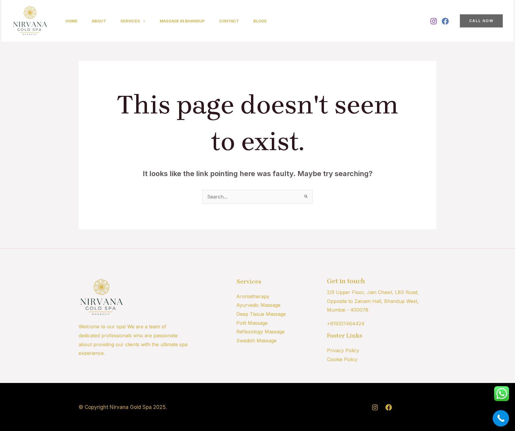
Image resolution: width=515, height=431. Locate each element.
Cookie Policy (342, 359)
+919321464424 (345, 324)
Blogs (260, 21)
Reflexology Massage (260, 332)
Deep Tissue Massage (261, 314)
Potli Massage (252, 323)
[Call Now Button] (501, 418)
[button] (142, 20)
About (99, 21)
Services (130, 21)
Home (71, 21)
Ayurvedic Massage (258, 305)
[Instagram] (433, 21)
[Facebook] (445, 21)
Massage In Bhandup (182, 21)
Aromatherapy (252, 296)
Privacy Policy (343, 350)
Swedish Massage (256, 341)
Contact (229, 21)
